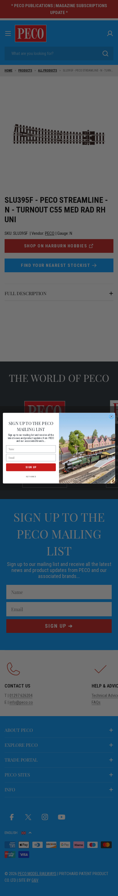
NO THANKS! (31, 476)
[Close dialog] (111, 416)
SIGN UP (30, 467)
